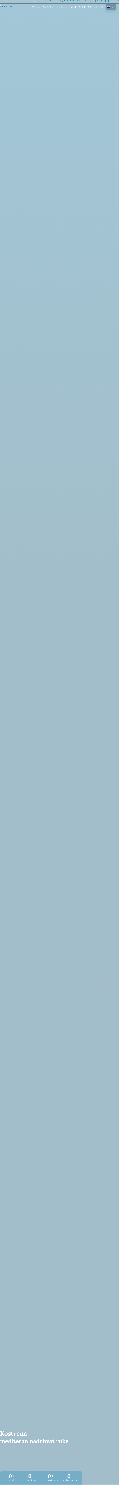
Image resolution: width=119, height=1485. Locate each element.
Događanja (73, 7)
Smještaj (82, 7)
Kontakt (102, 7)
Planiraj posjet (92, 7)
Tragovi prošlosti (48, 7)
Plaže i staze (36, 7)
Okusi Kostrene (62, 7)
